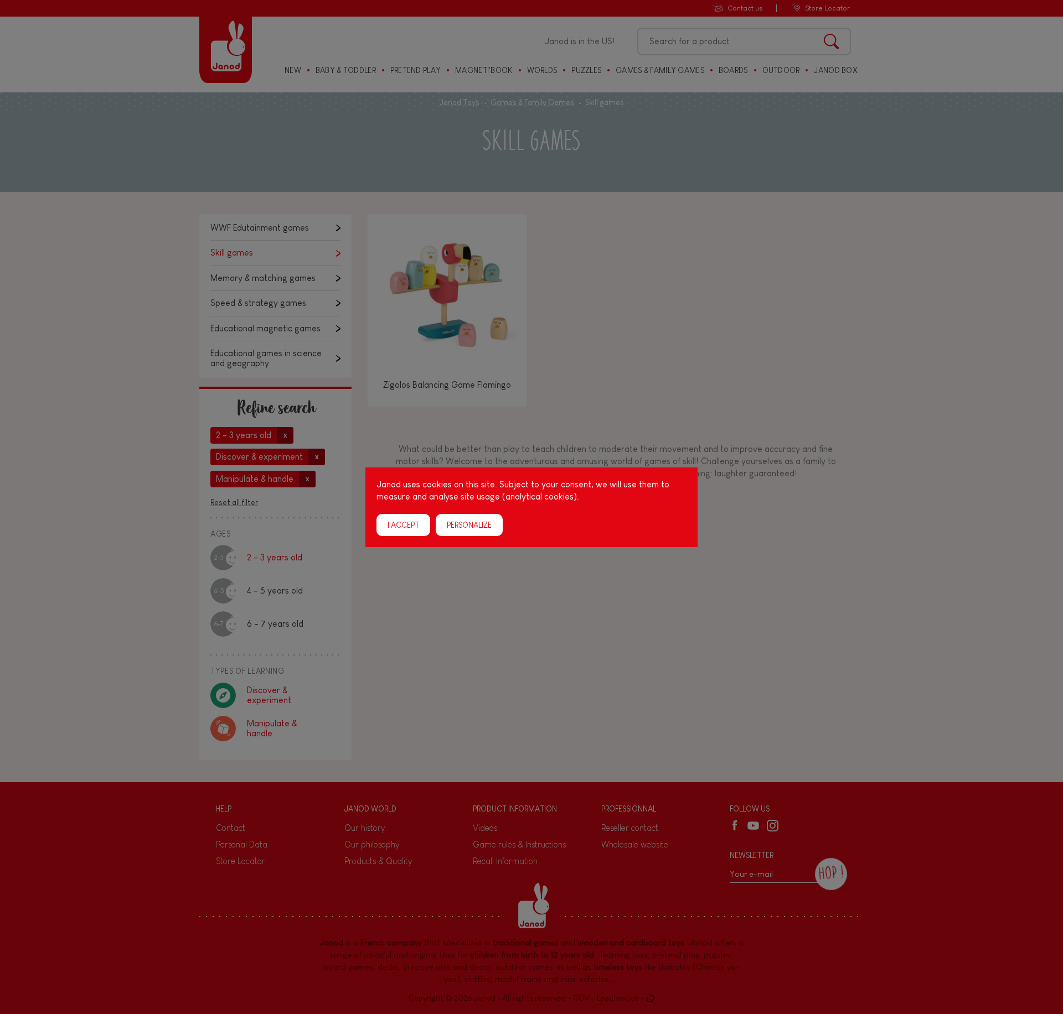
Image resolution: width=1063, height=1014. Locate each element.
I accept (403, 524)
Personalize (469, 524)
